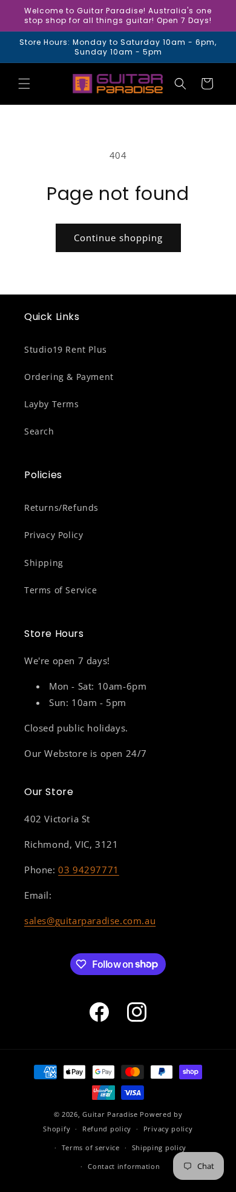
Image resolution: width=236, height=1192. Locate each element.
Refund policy (106, 1128)
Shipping (44, 562)
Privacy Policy (53, 535)
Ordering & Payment (69, 376)
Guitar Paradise (110, 1114)
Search (39, 431)
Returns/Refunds (61, 507)
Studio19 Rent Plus (65, 349)
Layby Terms (51, 404)
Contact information (124, 1166)
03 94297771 (88, 870)
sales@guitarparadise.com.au (90, 920)
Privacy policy (168, 1128)
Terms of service (91, 1147)
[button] (24, 83)
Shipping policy (159, 1147)
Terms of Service (60, 590)
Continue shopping (118, 237)
